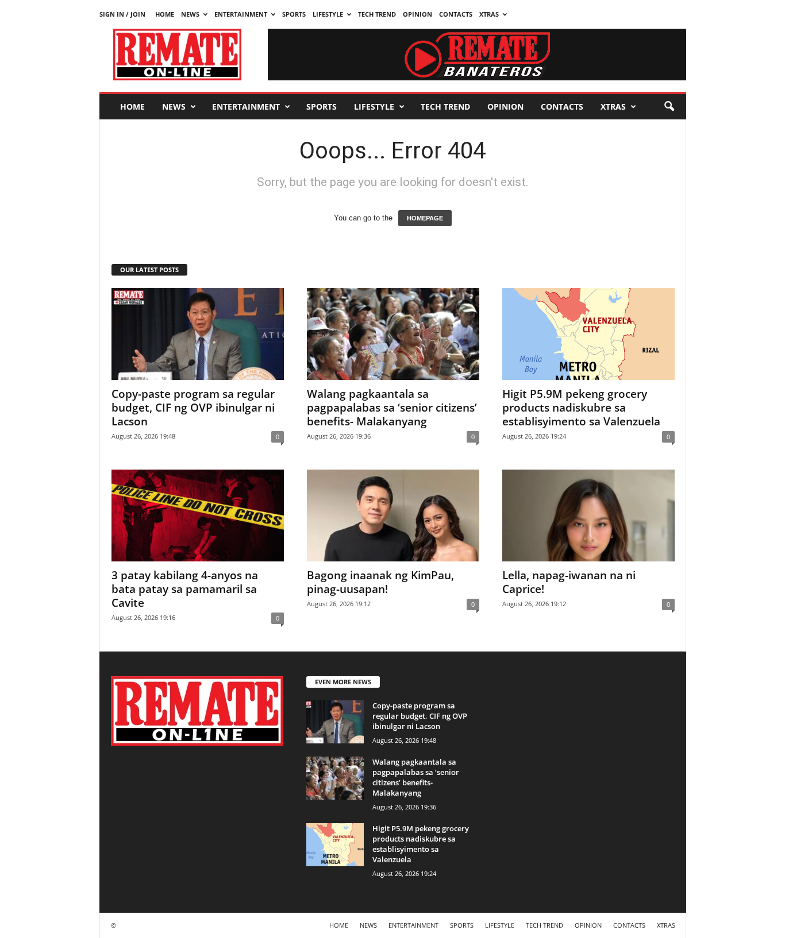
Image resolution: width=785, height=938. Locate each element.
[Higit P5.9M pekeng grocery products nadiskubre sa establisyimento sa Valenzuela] (588, 334)
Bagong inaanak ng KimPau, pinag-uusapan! (380, 582)
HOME (164, 14)
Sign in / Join (122, 14)
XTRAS (489, 14)
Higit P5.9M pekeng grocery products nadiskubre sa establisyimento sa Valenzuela (581, 407)
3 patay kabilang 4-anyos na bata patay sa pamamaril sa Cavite (184, 589)
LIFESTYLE (328, 14)
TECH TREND (377, 14)
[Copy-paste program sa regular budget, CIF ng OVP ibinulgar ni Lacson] (197, 334)
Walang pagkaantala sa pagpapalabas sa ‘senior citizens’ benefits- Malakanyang (392, 407)
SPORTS (294, 14)
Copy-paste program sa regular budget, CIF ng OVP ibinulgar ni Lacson (193, 407)
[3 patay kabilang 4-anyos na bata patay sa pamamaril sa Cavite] (197, 515)
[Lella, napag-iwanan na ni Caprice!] (588, 515)
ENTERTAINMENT (240, 14)
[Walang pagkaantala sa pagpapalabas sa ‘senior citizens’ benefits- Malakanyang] (393, 334)
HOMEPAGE (425, 218)
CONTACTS (455, 14)
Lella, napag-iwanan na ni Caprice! (569, 582)
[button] (669, 106)
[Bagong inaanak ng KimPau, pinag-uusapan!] (393, 515)
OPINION (417, 14)
